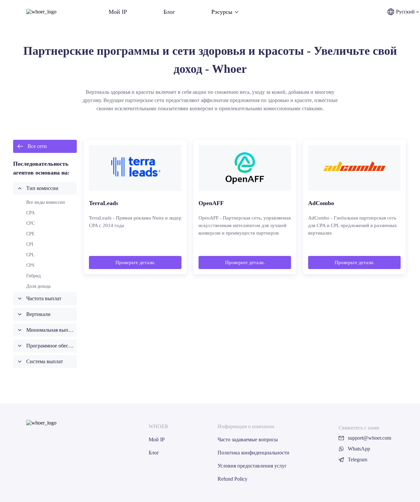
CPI (29, 244)
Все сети (37, 146)
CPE (30, 233)
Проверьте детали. (135, 262)
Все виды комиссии (45, 202)
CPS (30, 265)
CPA (30, 212)
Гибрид (33, 275)
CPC (30, 223)
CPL (30, 254)
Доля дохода (38, 286)
